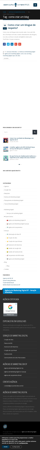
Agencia (6, 186)
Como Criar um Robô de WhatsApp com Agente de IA (22, 139)
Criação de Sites (8, 339)
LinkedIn (12, 44)
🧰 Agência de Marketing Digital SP (16, 220)
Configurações (16, 447)
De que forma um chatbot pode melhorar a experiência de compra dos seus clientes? (23, 156)
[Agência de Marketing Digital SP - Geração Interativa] (16, 5)
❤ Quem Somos (8, 216)
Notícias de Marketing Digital (27, 51)
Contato (6, 269)
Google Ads (7, 190)
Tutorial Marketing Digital (11, 204)
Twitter (8, 44)
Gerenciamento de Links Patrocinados (14, 357)
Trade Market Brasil (8, 282)
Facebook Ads (8, 354)
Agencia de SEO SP (8, 278)
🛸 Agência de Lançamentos (14, 227)
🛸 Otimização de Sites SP (14, 234)
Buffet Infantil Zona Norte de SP (11, 285)
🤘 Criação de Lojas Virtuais (14, 241)
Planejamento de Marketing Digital (13, 200)
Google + (15, 44)
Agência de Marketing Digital (29, 431)
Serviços (6, 231)
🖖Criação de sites (12, 238)
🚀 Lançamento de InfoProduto (15, 255)
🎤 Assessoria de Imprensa (14, 245)
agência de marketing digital (12, 53)
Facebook (4, 44)
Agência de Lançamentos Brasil (12, 375)
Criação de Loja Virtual (10, 350)
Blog (5, 262)
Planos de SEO (8, 343)
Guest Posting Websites (9, 280)
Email (19, 44)
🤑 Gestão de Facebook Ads (14, 252)
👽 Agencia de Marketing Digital (15, 259)
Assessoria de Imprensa (11, 347)
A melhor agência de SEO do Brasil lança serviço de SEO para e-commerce (22, 148)
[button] (19, 164)
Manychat (7, 193)
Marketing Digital (9, 209)
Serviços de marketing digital (15, 213)
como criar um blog (25, 53)
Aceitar (6, 447)
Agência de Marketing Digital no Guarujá (15, 372)
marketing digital (7, 55)
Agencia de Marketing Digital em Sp (13, 368)
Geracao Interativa (12, 51)
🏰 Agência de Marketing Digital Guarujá (18, 224)
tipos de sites (16, 55)
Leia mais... (6, 58)
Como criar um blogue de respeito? (22, 26)
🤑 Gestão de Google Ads (14, 248)
